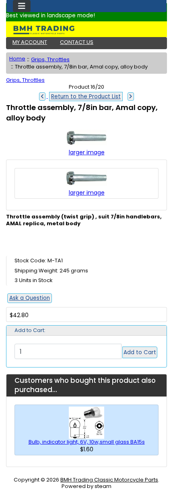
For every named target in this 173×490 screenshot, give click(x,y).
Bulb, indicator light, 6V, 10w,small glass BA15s (87, 442)
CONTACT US (76, 42)
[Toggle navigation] (22, 6)
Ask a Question (29, 298)
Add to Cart (140, 352)
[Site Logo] (86, 30)
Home (17, 58)
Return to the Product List (86, 96)
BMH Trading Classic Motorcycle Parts (109, 480)
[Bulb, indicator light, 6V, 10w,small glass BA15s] (86, 422)
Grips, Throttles (50, 59)
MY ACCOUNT (29, 42)
